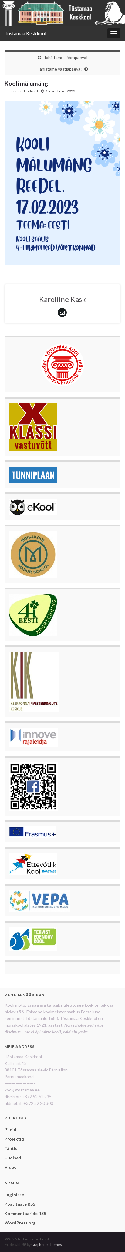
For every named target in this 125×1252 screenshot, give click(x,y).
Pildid (10, 1129)
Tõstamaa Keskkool (25, 33)
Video (11, 1167)
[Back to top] (111, 1238)
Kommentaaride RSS (25, 1213)
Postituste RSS (20, 1204)
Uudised (31, 91)
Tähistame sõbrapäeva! (66, 57)
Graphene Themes (46, 1244)
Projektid (14, 1138)
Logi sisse (14, 1194)
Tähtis (11, 1148)
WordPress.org (20, 1222)
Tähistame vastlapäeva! (59, 68)
